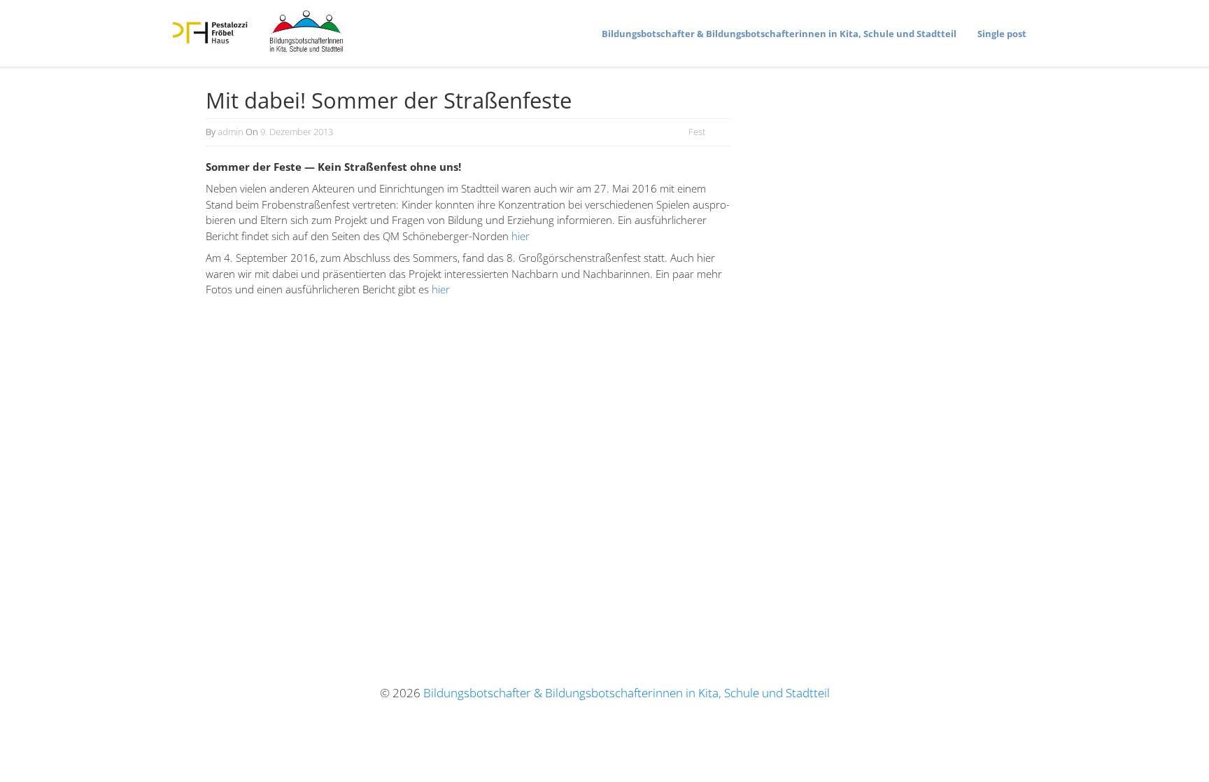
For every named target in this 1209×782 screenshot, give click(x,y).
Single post (1001, 33)
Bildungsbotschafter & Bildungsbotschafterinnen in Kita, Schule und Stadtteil (626, 693)
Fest (696, 131)
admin (230, 131)
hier (520, 236)
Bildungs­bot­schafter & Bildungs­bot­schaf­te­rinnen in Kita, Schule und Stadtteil (779, 33)
